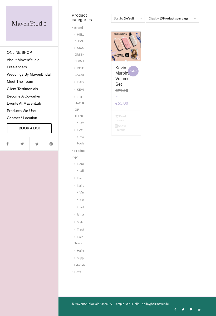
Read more (121, 118)
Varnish (85, 192)
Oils (82, 171)
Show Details (121, 128)
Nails (80, 185)
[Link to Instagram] (51, 143)
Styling (81, 222)
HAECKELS (84, 82)
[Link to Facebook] (7, 143)
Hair (80, 178)
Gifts (77, 272)
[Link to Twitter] (22, 143)
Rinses (81, 214)
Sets (83, 207)
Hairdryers (84, 250)
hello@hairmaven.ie (155, 303)
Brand (78, 28)
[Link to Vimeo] (36, 143)
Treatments (85, 229)
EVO (80, 130)
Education (81, 265)
